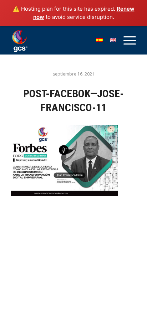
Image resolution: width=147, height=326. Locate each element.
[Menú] (126, 40)
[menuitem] (126, 40)
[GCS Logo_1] (61, 40)
